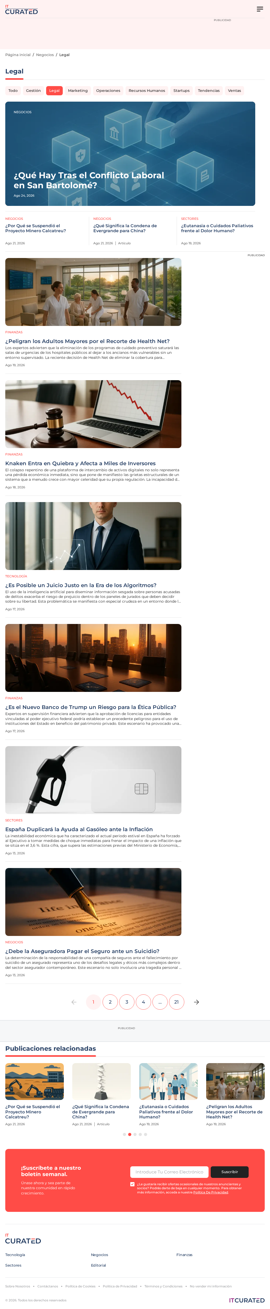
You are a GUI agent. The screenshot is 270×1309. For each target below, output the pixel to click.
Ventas (234, 90)
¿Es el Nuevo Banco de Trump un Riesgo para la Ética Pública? (90, 707)
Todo (13, 90)
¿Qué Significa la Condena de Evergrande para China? (125, 228)
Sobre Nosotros (17, 1286)
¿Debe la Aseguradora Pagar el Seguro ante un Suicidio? (82, 951)
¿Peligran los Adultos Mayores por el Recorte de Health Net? (87, 341)
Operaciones (108, 90)
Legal (54, 90)
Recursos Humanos (147, 90)
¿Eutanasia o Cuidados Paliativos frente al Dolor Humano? (217, 228)
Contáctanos (47, 1286)
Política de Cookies (80, 1286)
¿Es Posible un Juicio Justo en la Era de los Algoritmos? (81, 585)
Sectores (189, 219)
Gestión (33, 90)
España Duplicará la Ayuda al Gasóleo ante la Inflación (79, 829)
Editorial (98, 1265)
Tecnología (16, 576)
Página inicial (18, 54)
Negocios (45, 54)
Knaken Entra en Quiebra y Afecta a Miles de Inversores (80, 463)
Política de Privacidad (120, 1286)
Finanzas (13, 332)
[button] (124, 1134)
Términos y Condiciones (163, 1286)
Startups (181, 90)
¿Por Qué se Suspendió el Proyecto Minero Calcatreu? (35, 228)
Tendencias (209, 90)
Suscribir (229, 1171)
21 (176, 1002)
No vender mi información (211, 1286)
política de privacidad (210, 1192)
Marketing (78, 90)
